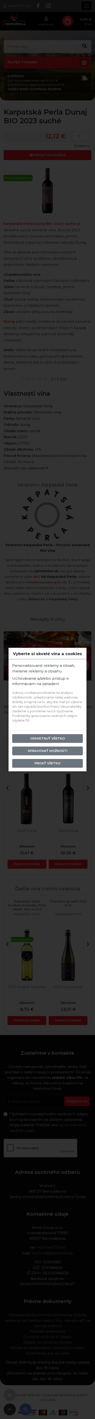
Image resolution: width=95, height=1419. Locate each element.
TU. (27, 720)
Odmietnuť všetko (47, 738)
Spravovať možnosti (47, 751)
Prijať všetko (47, 763)
